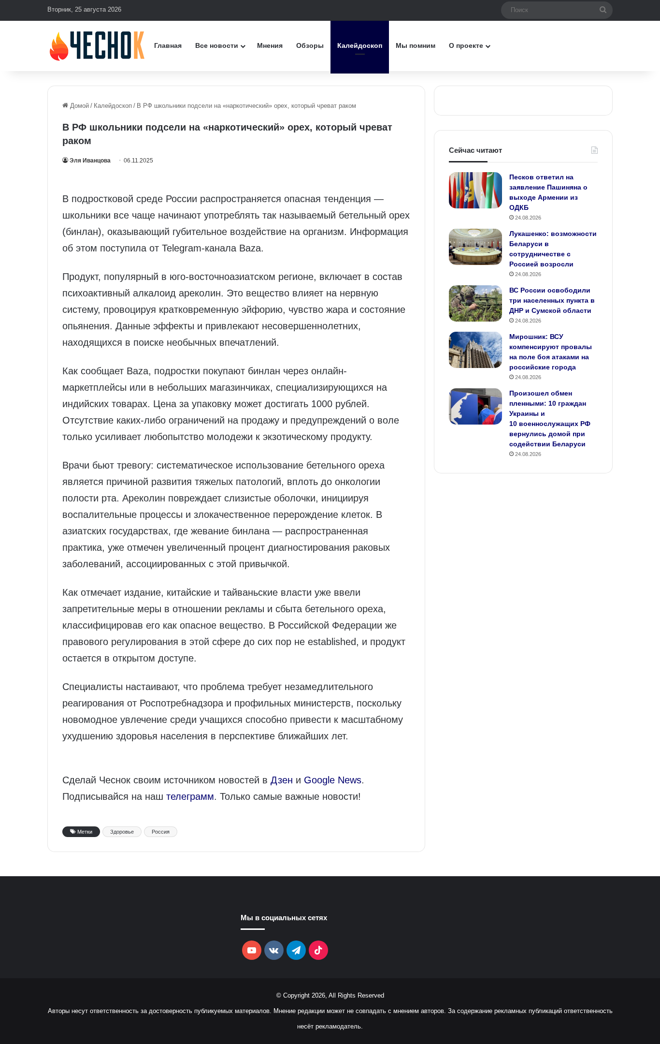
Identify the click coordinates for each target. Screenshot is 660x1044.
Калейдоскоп (359, 45)
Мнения (270, 45)
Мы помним (415, 45)
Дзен (282, 780)
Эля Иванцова (90, 160)
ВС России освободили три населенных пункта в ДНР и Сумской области (552, 300)
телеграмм (190, 796)
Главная (168, 45)
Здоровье (122, 832)
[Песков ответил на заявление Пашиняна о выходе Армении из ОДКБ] (475, 190)
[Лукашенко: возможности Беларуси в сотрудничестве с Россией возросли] (475, 247)
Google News (332, 780)
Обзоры (310, 45)
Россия (161, 832)
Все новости (216, 45)
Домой (78, 105)
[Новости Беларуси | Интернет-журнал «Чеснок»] (97, 45)
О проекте (466, 45)
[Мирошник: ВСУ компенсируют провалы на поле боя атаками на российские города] (475, 350)
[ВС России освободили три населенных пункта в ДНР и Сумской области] (475, 303)
